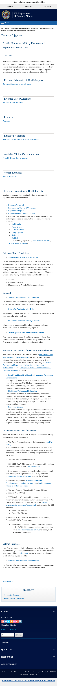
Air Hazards (16, 224)
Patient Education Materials (14, 598)
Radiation (15, 235)
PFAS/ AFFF (14, 243)
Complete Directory (9, 625)
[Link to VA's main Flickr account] (14, 621)
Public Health (19, 28)
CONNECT (5, 612)
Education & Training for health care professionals (21, 140)
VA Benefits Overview (11, 595)
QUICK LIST (6, 649)
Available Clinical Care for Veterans (15, 158)
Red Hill (15, 238)
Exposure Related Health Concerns (21, 213)
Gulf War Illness (18, 230)
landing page (23, 553)
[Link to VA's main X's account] (8, 621)
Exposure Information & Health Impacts (17, 84)
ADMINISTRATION (9, 664)
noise (34, 241)
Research (6, 121)
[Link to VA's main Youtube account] (17, 621)
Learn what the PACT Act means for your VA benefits (28, 681)
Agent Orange (17, 227)
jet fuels (40, 241)
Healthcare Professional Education (22, 391)
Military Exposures (31, 28)
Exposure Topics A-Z (16, 205)
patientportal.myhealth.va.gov (19, 476)
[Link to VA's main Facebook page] (5, 621)
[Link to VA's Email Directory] (2, 621)
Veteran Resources (10, 176)
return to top (7, 581)
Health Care (9, 28)
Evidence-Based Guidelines (13, 103)
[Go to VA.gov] (16, 15)
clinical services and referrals (28, 530)
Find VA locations (33, 467)
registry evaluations (28, 483)
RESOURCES (7, 657)
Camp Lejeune (17, 232)
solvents (47, 241)
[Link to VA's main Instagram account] (20, 621)
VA (2, 28)
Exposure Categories (16, 211)
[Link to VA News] (11, 621)
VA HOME (5, 642)
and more (23, 243)
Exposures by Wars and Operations (22, 208)
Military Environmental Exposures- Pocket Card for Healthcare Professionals (27, 365)
